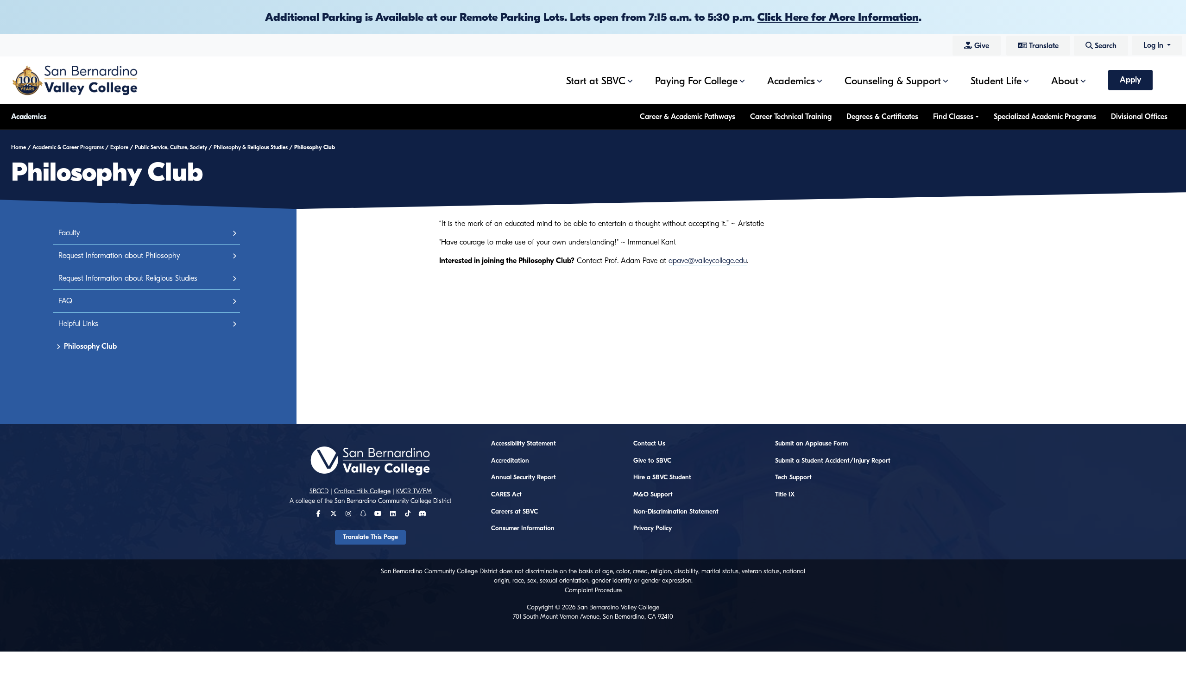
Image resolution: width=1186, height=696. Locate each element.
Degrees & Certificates (882, 117)
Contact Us (649, 443)
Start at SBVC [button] (595, 81)
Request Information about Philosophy (119, 255)
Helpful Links (78, 324)
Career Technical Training (791, 117)
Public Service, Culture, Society (171, 147)
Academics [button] (791, 81)
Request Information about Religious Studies (127, 278)
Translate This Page (370, 537)
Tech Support (793, 477)
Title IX (785, 494)
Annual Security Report (523, 477)
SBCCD (318, 491)
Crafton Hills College (362, 491)
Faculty (69, 233)
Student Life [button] (996, 81)
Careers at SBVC (514, 511)
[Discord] (422, 514)
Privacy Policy (652, 528)
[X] (333, 514)
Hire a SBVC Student (662, 477)
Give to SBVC (652, 460)
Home (18, 147)
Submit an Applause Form (811, 443)
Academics (28, 117)
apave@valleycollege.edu (708, 261)
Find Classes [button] (953, 117)
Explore (119, 147)
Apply (1130, 80)
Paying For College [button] (696, 81)
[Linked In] (393, 514)
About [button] (1065, 81)
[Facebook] (318, 514)
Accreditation (510, 460)
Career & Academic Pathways (687, 117)
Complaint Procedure (593, 590)
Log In (1154, 45)
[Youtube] (377, 514)
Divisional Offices (1139, 117)
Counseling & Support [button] (893, 81)
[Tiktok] (407, 514)
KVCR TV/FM (414, 491)
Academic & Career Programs (68, 147)
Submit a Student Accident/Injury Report (832, 460)
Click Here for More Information (838, 17)
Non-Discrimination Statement (676, 511)
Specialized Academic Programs (1045, 117)
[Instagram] (348, 514)
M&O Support (653, 494)
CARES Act (506, 494)
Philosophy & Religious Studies (251, 147)
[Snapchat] (363, 514)
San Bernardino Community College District (392, 501)
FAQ (65, 301)
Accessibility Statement (523, 443)
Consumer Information (523, 528)
